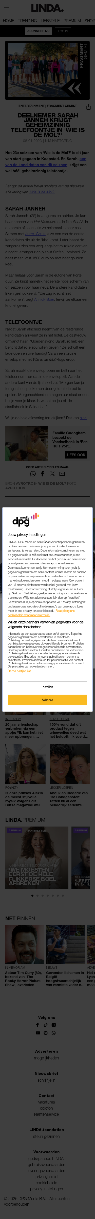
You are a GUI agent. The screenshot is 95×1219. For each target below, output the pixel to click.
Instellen (47, 686)
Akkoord (47, 700)
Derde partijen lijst (19, 671)
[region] (47, 609)
